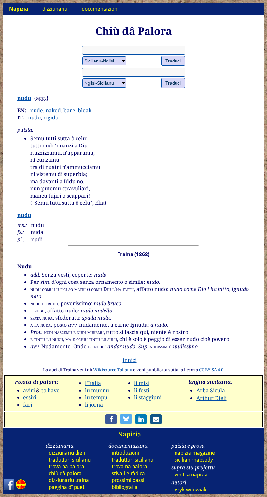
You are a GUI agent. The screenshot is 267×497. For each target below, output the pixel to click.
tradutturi (70, 460)
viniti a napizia (191, 475)
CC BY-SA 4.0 (211, 370)
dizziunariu (54, 9)
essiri (29, 397)
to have (50, 390)
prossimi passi (128, 480)
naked (53, 110)
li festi (141, 390)
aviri (29, 390)
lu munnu (97, 390)
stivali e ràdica (128, 473)
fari (27, 404)
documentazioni (100, 9)
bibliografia (125, 487)
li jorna (94, 404)
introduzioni (125, 453)
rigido (50, 117)
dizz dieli (67, 453)
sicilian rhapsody (194, 460)
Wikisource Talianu (112, 370)
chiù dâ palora (65, 473)
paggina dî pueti (67, 487)
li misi (141, 383)
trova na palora (66, 466)
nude (36, 110)
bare (69, 110)
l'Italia (93, 383)
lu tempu (96, 397)
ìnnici (130, 360)
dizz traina (69, 480)
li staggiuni (148, 397)
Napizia (129, 434)
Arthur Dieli (211, 398)
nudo (34, 117)
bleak (84, 110)
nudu (24, 98)
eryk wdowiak (190, 490)
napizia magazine (195, 453)
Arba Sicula (210, 390)
